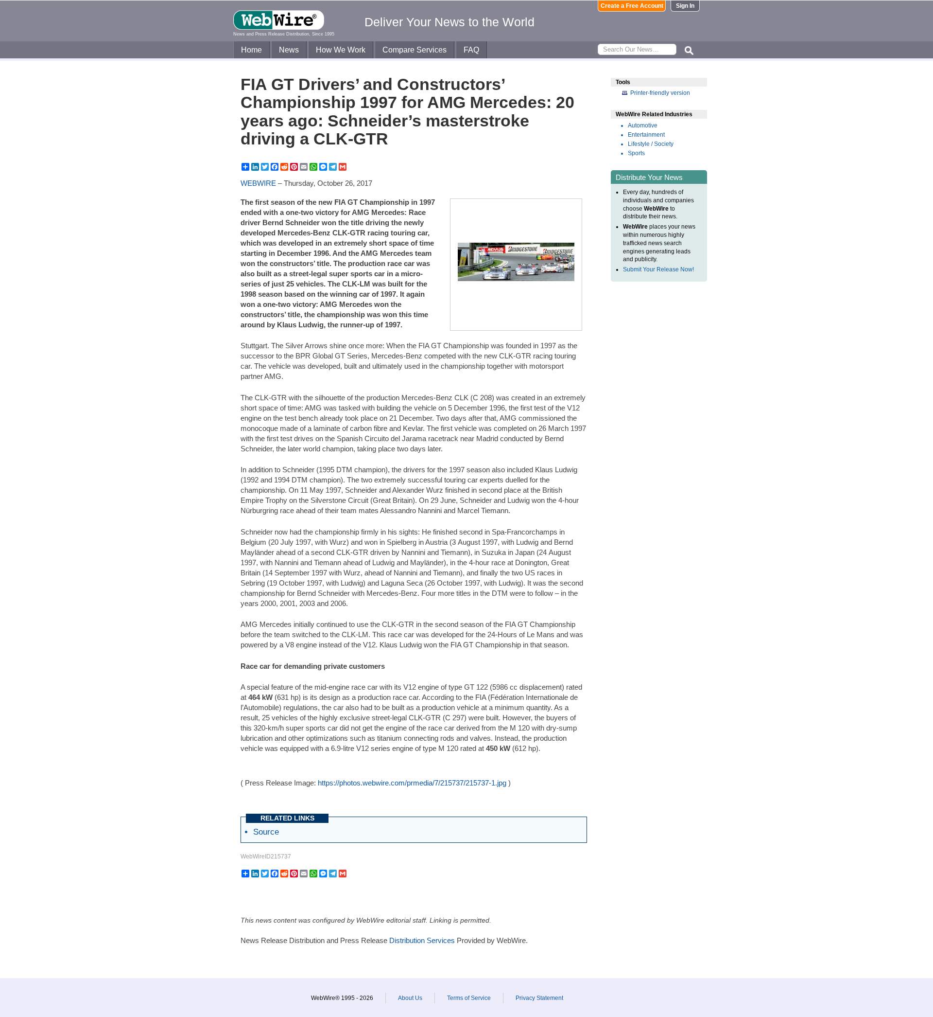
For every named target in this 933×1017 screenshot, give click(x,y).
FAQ (471, 50)
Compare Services (414, 50)
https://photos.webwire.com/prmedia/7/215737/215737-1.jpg (412, 783)
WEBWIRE (258, 183)
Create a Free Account (632, 5)
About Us (410, 998)
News (289, 50)
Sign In (685, 5)
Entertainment (646, 134)
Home (251, 50)
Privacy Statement (539, 998)
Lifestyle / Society (651, 144)
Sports (636, 153)
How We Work (340, 50)
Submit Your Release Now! (658, 269)
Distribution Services (422, 940)
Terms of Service (469, 998)
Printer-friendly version (660, 92)
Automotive (642, 125)
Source (266, 831)
